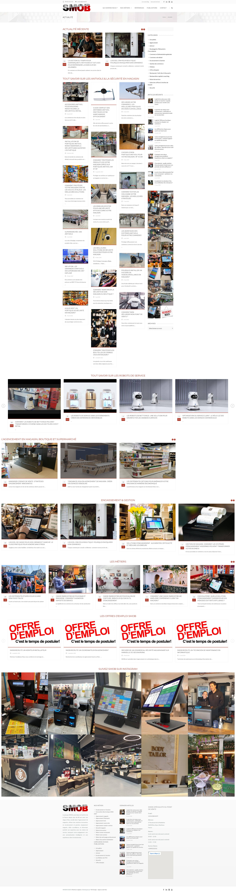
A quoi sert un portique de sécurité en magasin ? (74, 310)
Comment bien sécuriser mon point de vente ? (131, 314)
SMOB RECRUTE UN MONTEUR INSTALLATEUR (28, 650)
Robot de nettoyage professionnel (106, 837)
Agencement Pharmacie (103, 818)
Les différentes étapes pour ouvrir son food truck (134, 837)
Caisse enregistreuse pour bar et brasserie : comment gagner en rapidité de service (163, 138)
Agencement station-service (104, 825)
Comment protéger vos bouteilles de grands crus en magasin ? (103, 352)
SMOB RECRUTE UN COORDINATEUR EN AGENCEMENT (87, 650)
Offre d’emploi (100, 862)
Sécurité (98, 860)
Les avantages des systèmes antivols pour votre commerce (131, 233)
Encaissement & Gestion (103, 855)
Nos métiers (125, 8)
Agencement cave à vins (103, 823)
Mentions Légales (76, 889)
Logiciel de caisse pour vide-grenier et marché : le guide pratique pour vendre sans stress (134, 812)
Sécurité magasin (101, 828)
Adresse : (151, 820)
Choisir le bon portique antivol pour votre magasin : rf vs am (132, 154)
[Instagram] (169, 2)
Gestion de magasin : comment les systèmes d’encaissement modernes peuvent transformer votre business (208, 546)
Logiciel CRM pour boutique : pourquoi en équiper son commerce (163, 121)
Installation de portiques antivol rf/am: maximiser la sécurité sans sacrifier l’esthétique (75, 146)
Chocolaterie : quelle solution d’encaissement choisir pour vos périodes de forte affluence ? (164, 165)
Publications (152, 8)
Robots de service (101, 830)
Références (139, 8)
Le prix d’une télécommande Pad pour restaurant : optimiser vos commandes (164, 173)
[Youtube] (172, 2)
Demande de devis (155, 1)
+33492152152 (152, 848)
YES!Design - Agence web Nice (99, 889)
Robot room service (101, 835)
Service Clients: (152, 846)
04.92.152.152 (69, 1)
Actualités (99, 848)
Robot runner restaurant (103, 832)
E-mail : (150, 813)
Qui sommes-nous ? (110, 8)
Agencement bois (101, 820)
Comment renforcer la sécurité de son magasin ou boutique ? (103, 292)
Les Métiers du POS (101, 858)
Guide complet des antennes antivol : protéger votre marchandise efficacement (101, 112)
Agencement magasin (102, 816)
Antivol (98, 853)
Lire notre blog (145, 1)
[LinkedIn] (166, 2)
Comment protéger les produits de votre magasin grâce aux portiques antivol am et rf (103, 164)
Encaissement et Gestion (103, 810)
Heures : (150, 831)
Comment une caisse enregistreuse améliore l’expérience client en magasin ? (164, 156)
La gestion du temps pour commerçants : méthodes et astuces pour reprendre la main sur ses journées (134, 821)
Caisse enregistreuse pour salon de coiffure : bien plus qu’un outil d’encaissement (164, 147)
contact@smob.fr (82, 1)
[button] (154, 197)
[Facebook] (164, 2)
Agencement (99, 850)
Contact (163, 8)
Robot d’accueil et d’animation (104, 839)
